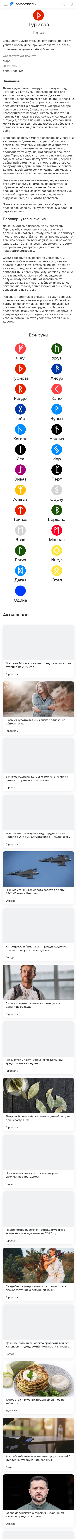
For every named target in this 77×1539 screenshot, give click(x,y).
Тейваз (20, 519)
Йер (56, 459)
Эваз (20, 540)
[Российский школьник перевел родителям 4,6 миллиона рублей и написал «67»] (38, 1444)
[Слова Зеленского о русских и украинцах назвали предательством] (38, 1500)
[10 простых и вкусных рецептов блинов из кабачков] (38, 1387)
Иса (20, 459)
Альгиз (20, 499)
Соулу (56, 499)
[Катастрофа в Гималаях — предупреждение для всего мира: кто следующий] (38, 934)
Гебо (20, 418)
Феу (20, 358)
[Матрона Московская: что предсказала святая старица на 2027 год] (38, 651)
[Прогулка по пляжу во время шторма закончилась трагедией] (38, 1161)
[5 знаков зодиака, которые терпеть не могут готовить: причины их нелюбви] (38, 764)
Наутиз (56, 439)
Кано (57, 398)
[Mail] (12, 4)
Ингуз (57, 560)
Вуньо (56, 418)
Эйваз (20, 479)
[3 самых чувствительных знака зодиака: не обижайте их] (38, 708)
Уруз (57, 358)
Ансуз (56, 378)
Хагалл (20, 439)
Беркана (56, 519)
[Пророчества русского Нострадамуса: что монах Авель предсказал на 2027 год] (38, 1217)
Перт (56, 479)
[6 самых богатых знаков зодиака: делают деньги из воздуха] (38, 991)
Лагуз (20, 560)
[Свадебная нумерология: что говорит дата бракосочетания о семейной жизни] (38, 1274)
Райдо (20, 398)
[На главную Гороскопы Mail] (25, 4)
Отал (57, 580)
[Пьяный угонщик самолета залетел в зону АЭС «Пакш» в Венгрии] (38, 877)
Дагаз (20, 580)
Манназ (57, 540)
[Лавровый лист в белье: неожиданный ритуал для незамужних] (38, 1104)
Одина (20, 600)
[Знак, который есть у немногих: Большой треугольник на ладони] (38, 1047)
